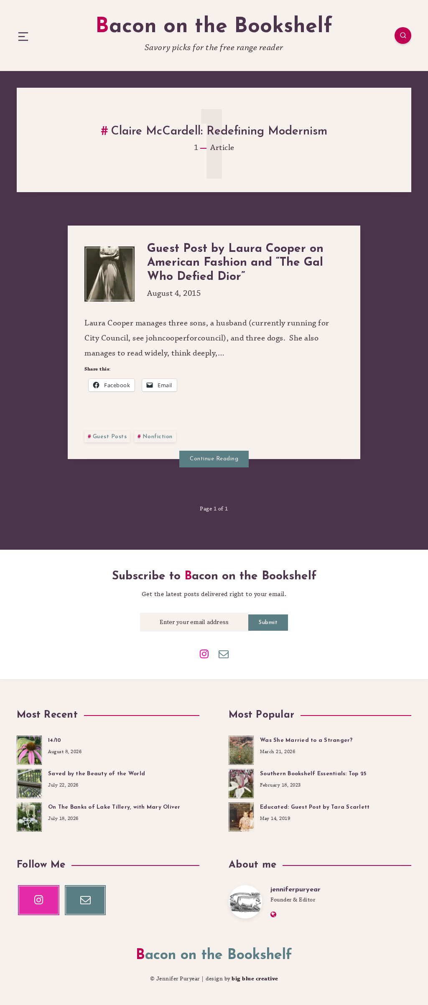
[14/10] (29, 749)
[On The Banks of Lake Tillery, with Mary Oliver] (29, 815)
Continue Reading (214, 459)
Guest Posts (110, 437)
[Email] (224, 653)
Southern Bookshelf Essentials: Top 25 (313, 774)
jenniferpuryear (295, 889)
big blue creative (255, 978)
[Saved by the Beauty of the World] (29, 782)
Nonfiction (158, 437)
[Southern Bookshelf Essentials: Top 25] (241, 782)
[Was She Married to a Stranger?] (241, 749)
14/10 (54, 740)
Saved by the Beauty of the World (96, 774)
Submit (268, 622)
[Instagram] (204, 653)
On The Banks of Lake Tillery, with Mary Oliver (114, 807)
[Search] (403, 35)
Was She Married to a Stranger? (306, 740)
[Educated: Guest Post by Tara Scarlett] (241, 815)
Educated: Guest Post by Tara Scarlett (314, 807)
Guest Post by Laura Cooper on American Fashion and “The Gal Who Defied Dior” (235, 263)
